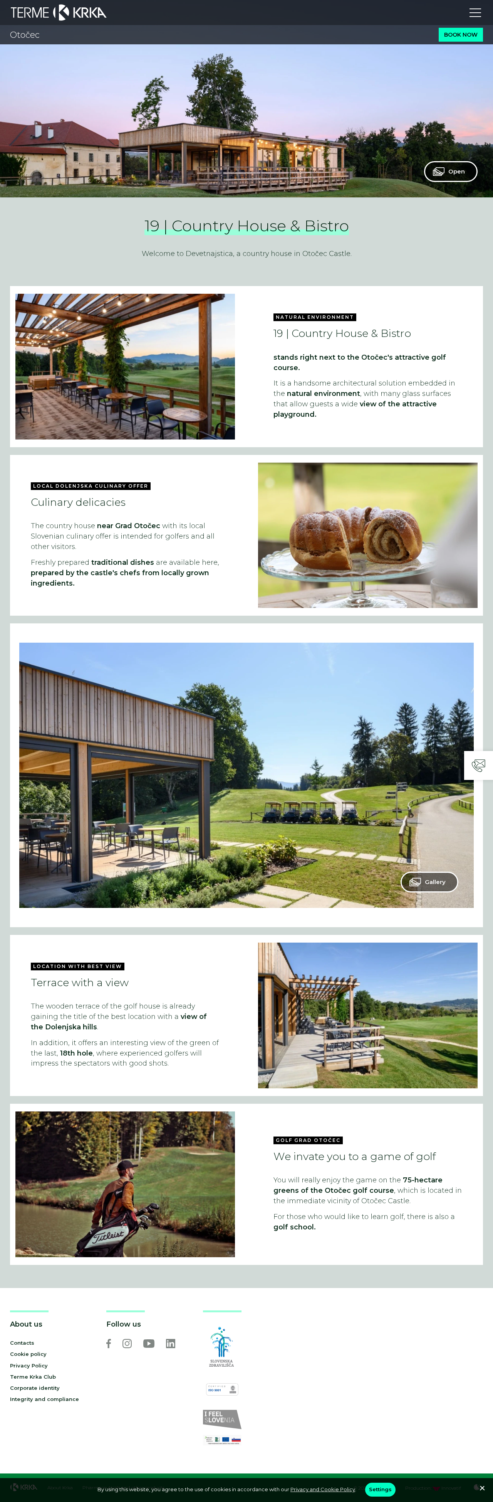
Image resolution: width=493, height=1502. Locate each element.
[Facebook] (108, 1343)
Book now (461, 34)
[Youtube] (148, 1343)
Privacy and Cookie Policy (322, 1489)
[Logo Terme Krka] (58, 12)
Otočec (25, 35)
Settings (380, 1489)
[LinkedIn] (170, 1343)
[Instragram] (127, 1343)
